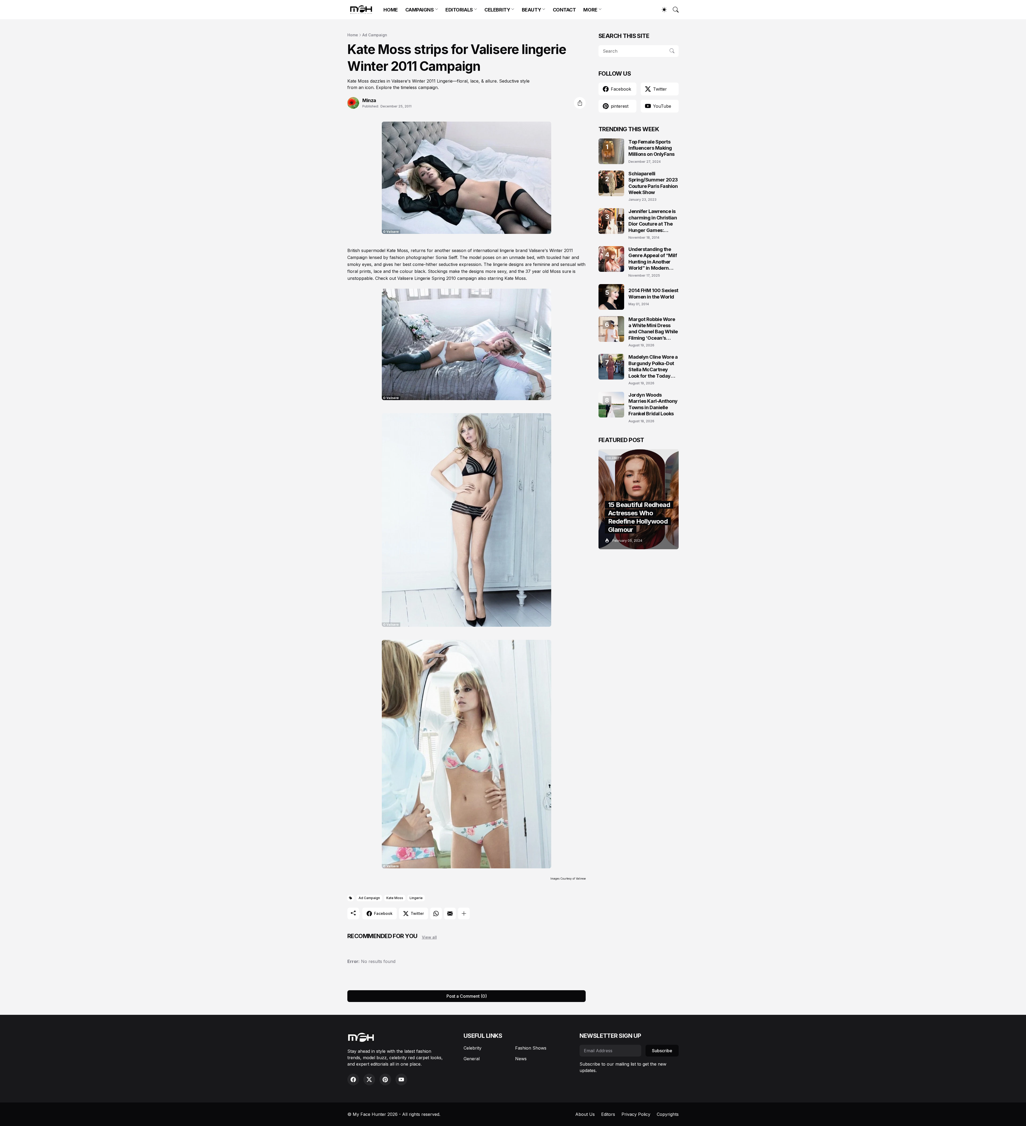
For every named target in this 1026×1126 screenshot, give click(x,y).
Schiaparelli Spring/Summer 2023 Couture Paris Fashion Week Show (653, 183)
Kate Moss (394, 898)
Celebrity (472, 1048)
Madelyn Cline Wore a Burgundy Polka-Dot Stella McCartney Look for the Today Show (653, 366)
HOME (390, 10)
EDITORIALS (459, 10)
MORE (590, 10)
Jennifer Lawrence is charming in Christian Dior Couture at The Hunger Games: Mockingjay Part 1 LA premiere (652, 220)
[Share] (580, 103)
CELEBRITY (497, 10)
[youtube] (401, 1079)
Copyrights (668, 1114)
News (521, 1058)
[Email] (450, 913)
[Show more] (464, 913)
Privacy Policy (635, 1114)
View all (429, 937)
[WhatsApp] (436, 913)
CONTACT (564, 10)
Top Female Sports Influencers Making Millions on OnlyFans (651, 148)
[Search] (673, 9)
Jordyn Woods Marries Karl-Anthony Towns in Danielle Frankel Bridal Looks (653, 404)
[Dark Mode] (661, 9)
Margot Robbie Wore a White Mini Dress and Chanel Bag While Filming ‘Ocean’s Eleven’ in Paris (653, 328)
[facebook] (353, 1079)
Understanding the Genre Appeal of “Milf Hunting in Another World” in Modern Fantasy (652, 258)
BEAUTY (531, 10)
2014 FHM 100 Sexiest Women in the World (653, 293)
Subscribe (662, 1050)
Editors (608, 1114)
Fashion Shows (530, 1048)
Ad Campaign (374, 35)
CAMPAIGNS (419, 10)
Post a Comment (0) (466, 996)
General (472, 1058)
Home (352, 35)
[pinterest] (385, 1079)
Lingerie (416, 898)
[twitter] (369, 1079)
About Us (585, 1114)
